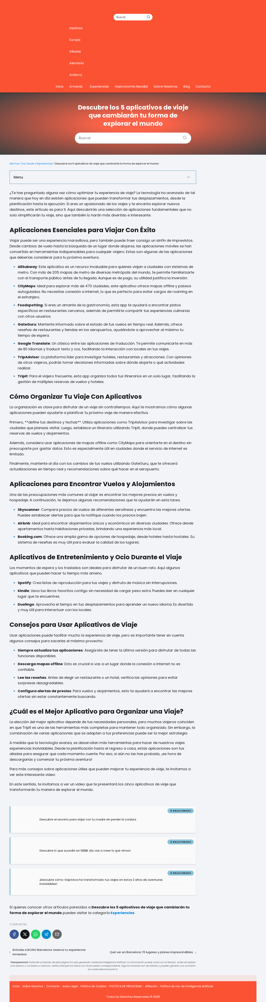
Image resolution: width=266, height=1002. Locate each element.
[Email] (57, 934)
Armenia (75, 86)
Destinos (76, 28)
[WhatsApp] (35, 934)
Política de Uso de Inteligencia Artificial (186, 986)
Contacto (203, 86)
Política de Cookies (93, 986)
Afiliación (151, 986)
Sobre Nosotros (165, 86)
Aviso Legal (70, 986)
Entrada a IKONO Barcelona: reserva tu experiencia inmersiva (49, 952)
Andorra (75, 75)
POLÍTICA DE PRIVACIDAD (125, 986)
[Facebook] (14, 934)
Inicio (59, 86)
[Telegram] (46, 934)
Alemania (76, 63)
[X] (25, 934)
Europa (74, 40)
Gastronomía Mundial (131, 86)
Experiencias (99, 86)
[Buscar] (148, 17)
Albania (75, 51)
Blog (186, 86)
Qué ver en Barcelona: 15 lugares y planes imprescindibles (151, 952)
